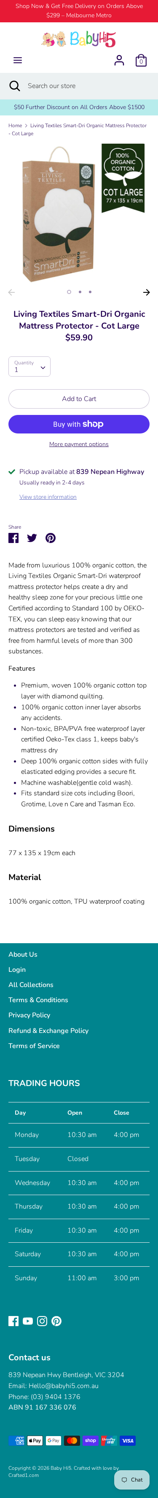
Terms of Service (34, 1046)
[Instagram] (42, 1320)
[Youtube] (28, 1320)
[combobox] (29, 366)
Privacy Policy (29, 1015)
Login (17, 969)
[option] (79, 214)
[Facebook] (13, 1320)
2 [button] (80, 292)
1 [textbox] (16, 369)
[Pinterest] (56, 1320)
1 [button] (69, 292)
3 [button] (90, 292)
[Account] (119, 57)
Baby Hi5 (61, 1468)
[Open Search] (13, 86)
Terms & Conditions (38, 1000)
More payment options (79, 444)
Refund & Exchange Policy (48, 1030)
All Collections (31, 985)
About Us (22, 954)
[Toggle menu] (17, 60)
